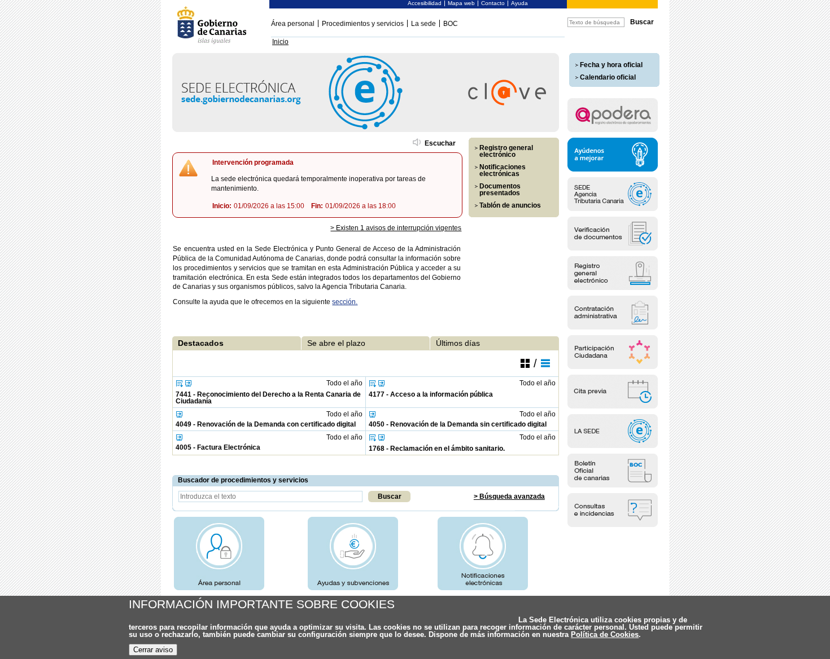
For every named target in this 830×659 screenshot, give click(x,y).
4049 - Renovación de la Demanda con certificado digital (266, 424)
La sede (423, 24)
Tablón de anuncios (510, 205)
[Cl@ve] (365, 130)
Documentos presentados (500, 189)
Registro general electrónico (506, 151)
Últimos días (458, 343)
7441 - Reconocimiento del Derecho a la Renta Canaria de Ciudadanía (268, 397)
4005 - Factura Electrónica (218, 447)
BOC (450, 24)
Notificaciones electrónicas (502, 170)
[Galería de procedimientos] (525, 363)
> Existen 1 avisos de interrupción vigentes (395, 228)
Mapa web (461, 3)
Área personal (292, 24)
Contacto (493, 3)
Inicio (280, 42)
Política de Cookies (605, 634)
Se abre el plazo (336, 343)
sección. (344, 302)
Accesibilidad (425, 3)
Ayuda (519, 3)
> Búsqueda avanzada (509, 496)
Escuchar (440, 143)
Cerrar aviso (153, 649)
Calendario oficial (608, 77)
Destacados (201, 343)
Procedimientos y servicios (363, 24)
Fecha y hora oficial (611, 64)
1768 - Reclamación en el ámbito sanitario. (437, 448)
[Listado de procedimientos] (545, 363)
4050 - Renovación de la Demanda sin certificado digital (458, 424)
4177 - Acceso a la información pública (431, 394)
